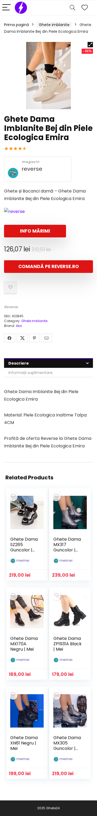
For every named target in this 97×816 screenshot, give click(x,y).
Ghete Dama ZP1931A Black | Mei (67, 643)
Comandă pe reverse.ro (48, 266)
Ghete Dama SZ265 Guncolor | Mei (24, 547)
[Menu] (6, 8)
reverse (32, 169)
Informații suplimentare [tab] (30, 372)
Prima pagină (16, 24)
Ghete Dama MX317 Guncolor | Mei (67, 547)
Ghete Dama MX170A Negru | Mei (24, 643)
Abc (19, 325)
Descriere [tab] (18, 363)
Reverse (11, 306)
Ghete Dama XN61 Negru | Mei (24, 743)
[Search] (72, 8)
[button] (90, 44)
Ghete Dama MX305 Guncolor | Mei (67, 746)
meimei (22, 560)
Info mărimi (35, 231)
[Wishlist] (84, 7)
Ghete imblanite (54, 24)
